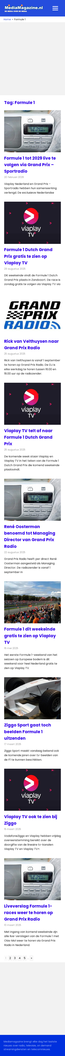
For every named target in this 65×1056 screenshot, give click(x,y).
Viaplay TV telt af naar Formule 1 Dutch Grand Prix (28, 437)
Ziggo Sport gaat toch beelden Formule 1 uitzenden (27, 731)
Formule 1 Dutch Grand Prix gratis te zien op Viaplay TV (28, 256)
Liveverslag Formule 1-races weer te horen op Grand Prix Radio (28, 912)
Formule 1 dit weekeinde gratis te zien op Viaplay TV (30, 635)
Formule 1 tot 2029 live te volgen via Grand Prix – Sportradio (30, 164)
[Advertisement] (32, 59)
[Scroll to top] (59, 1050)
